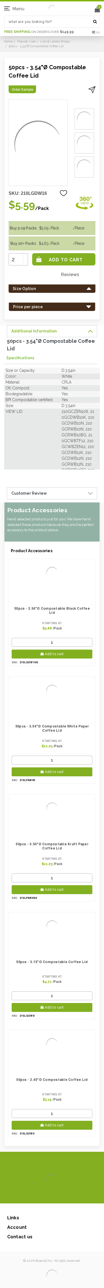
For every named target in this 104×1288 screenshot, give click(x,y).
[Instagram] (51, 1195)
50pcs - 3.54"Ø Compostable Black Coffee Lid (52, 610)
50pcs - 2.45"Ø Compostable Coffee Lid (52, 1080)
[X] (42, 1195)
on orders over (39, 32)
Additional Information (34, 331)
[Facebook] (33, 1195)
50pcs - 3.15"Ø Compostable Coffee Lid (52, 962)
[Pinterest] (60, 1195)
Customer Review (29, 493)
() (98, 32)
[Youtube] (68, 1195)
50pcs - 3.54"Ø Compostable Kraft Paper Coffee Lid (52, 846)
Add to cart (54, 654)
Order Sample (22, 90)
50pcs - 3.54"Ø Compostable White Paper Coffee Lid (52, 728)
